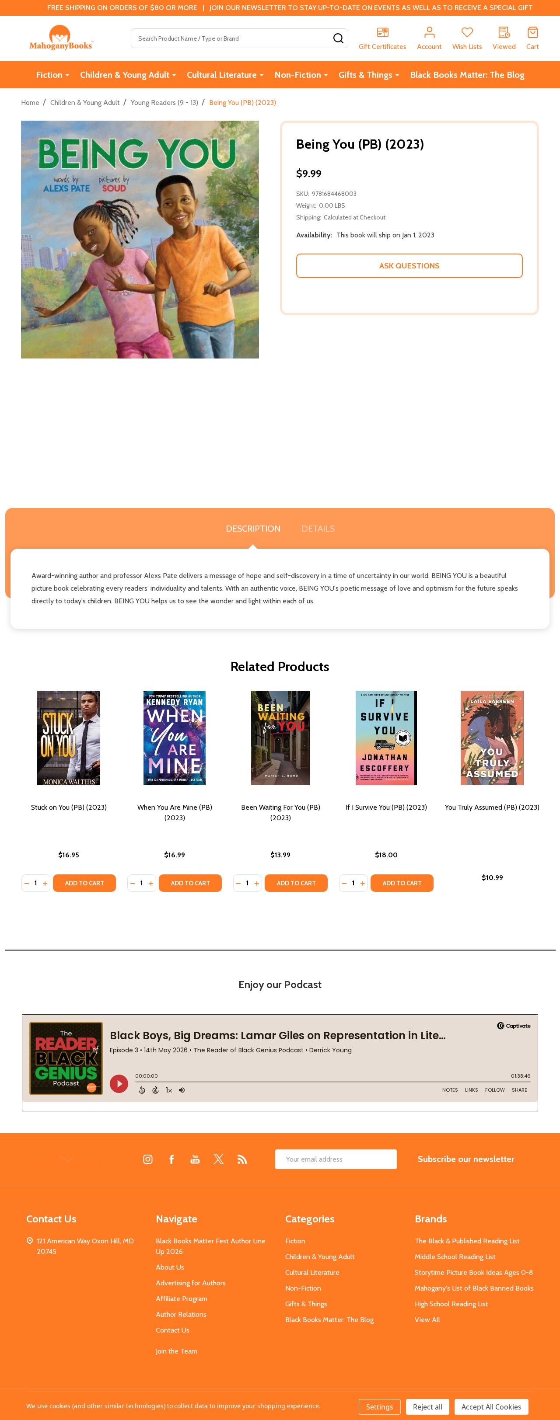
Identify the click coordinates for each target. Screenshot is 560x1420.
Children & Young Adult (124, 75)
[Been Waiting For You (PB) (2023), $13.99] (280, 738)
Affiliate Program (181, 1299)
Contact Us (172, 1330)
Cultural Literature (222, 75)
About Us (170, 1267)
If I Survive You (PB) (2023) (386, 807)
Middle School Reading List (455, 1257)
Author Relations (181, 1314)
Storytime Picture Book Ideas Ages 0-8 (474, 1272)
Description (253, 528)
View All (427, 1320)
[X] (219, 1159)
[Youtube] (195, 1159)
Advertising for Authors (191, 1283)
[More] (67, 75)
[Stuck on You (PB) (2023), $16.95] (68, 738)
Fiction (49, 75)
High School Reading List (451, 1304)
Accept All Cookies (492, 1407)
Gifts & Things (365, 75)
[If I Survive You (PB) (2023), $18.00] (386, 738)
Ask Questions (409, 266)
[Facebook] (171, 1159)
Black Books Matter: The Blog (467, 75)
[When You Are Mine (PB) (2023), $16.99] (174, 738)
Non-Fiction (297, 75)
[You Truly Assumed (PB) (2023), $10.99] (492, 738)
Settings (379, 1407)
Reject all (427, 1407)
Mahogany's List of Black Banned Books (474, 1288)
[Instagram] (148, 1159)
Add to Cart (84, 883)
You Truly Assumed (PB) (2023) (492, 807)
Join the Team (176, 1351)
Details (318, 528)
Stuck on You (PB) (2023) (69, 807)
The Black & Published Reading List (467, 1241)
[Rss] (242, 1159)
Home (30, 102)
